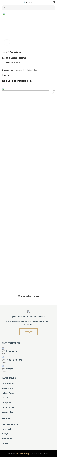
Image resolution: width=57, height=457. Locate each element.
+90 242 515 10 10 (14, 360)
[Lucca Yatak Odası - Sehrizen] (29, 3)
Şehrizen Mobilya (10, 424)
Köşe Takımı (7, 398)
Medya (5, 434)
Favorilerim (7, 438)
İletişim (5, 443)
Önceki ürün (48, 52)
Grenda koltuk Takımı (28, 296)
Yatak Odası (32, 70)
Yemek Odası (7, 412)
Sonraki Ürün (53, 52)
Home (4, 52)
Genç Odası (7, 403)
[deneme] (28, 311)
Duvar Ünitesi (8, 407)
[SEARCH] (51, 7)
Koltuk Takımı (8, 393)
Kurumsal (6, 429)
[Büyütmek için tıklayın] (7, 42)
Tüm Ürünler (15, 52)
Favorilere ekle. (12, 62)
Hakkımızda (11, 351)
